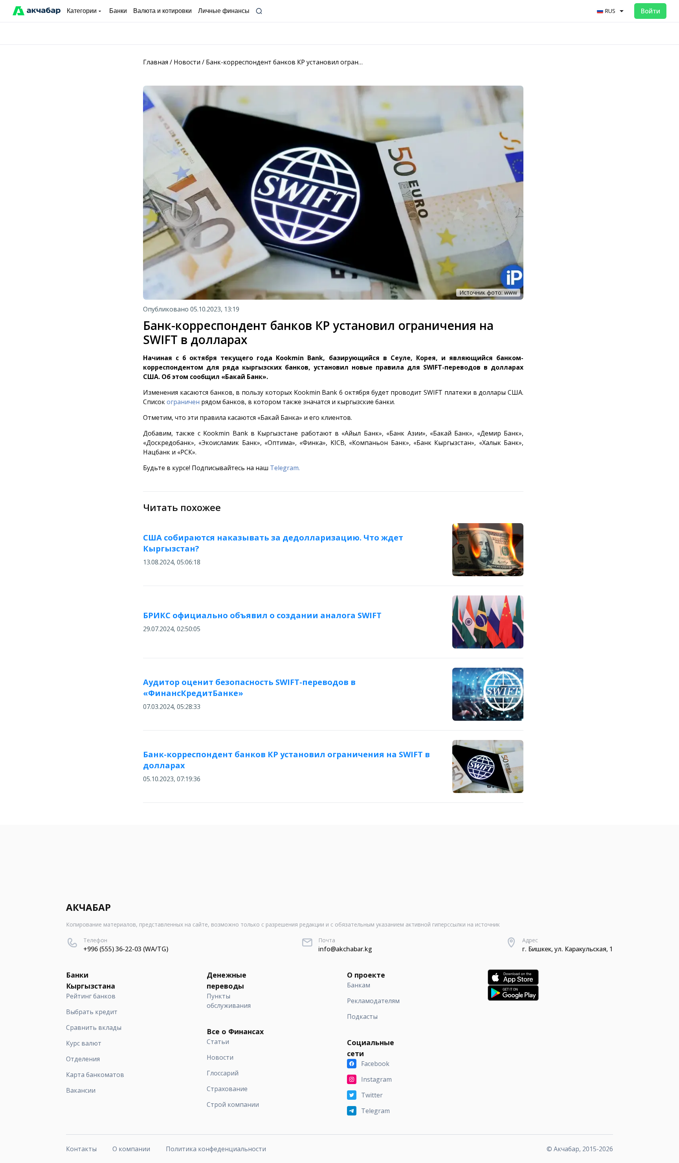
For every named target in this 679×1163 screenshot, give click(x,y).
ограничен (183, 401)
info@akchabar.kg (345, 949)
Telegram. (285, 467)
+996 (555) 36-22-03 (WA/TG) (125, 949)
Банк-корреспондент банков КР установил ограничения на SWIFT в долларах (326, 62)
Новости (187, 62)
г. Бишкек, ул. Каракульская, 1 (567, 949)
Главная (155, 62)
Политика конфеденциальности (216, 1149)
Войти (650, 11)
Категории (82, 10)
